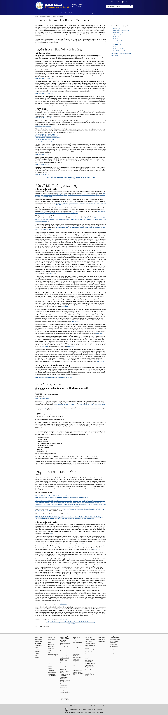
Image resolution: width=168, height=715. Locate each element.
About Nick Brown (51, 637)
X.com (36, 655)
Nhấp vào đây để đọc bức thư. (43, 126)
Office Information (51, 13)
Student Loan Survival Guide (89, 654)
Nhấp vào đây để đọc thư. (42, 154)
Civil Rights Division (64, 660)
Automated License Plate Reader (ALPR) (64, 699)
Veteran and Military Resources (64, 672)
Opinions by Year (101, 637)
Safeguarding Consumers (63, 641)
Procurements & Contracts (51, 666)
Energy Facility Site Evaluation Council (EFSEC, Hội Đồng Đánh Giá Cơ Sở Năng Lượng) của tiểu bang (79, 404)
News (43, 13)
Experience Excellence (114, 637)
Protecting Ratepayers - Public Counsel (65, 651)
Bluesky (36, 647)
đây (51, 533)
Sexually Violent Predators (63, 688)
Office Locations (51, 646)
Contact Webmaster (112, 706)
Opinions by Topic (101, 639)
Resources (77, 13)
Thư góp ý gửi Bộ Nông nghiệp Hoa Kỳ (45, 134)
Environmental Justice (77, 646)
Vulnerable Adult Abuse (78, 667)
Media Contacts (38, 637)
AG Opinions (86, 13)
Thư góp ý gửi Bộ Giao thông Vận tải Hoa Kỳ (46, 136)
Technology (50, 668)
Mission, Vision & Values (51, 640)
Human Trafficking (76, 648)
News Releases (38, 639)
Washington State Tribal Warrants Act (65, 681)
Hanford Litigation (64, 666)
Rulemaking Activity (52, 672)
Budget (49, 650)
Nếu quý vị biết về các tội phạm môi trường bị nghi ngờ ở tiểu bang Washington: (56, 496)
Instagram (37, 651)
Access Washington (102, 706)
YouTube (37, 657)
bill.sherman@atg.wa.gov (42, 398)
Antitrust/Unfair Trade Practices (65, 644)
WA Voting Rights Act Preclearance (89, 670)
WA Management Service (114, 647)
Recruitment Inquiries (114, 657)
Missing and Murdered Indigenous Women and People (78, 673)
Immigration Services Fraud (77, 664)
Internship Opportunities (113, 650)
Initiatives (70, 13)
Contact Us (50, 642)
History (49, 652)
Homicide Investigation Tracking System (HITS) (65, 692)
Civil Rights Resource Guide (89, 658)
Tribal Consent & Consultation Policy (52, 675)
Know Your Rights (88, 637)
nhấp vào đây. (96, 549)
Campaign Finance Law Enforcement (65, 675)
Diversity (112, 653)
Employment (94, 13)
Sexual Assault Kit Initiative (76, 650)
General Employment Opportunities (114, 642)
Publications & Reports (90, 651)
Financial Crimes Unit (64, 694)
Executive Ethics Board (90, 643)
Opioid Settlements (77, 657)
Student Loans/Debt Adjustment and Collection (77, 661)
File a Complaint (88, 641)
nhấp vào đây (63, 248)
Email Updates (38, 645)
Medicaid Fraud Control (65, 646)
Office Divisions (51, 644)
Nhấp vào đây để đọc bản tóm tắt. (44, 78)
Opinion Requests (101, 641)
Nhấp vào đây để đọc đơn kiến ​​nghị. (44, 118)
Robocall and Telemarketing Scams (77, 670)
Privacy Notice (51, 670)
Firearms (62, 696)
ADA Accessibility (115, 2)
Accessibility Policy (71, 706)
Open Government (76, 640)
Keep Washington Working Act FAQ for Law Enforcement (89, 667)
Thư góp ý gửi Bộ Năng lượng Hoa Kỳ (45, 139)
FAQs (49, 663)
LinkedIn (37, 653)
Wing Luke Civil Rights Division (77, 643)
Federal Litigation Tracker (76, 638)
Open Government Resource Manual (89, 661)
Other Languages (127, 2)
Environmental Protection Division (64, 663)
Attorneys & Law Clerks (115, 639)
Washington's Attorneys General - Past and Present (53, 656)
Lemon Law (62, 648)
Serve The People (62, 13)
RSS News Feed (38, 641)
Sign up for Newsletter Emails (90, 646)
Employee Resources (81, 706)
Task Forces (50, 661)
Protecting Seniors (64, 656)
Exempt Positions (113, 644)
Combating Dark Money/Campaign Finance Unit (76, 654)
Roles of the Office (52, 659)
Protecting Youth (63, 654)
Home (38, 13)
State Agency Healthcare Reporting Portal (89, 674)
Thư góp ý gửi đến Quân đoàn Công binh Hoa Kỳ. (48, 137)
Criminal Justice (63, 685)
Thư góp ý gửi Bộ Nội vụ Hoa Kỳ (43, 141)
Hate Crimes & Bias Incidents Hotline (64, 669)
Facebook (37, 649)
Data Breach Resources (90, 663)
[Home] (39, 6)
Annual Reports (51, 648)
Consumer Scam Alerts (90, 639)
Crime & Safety (63, 683)
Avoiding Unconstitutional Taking (90, 649)
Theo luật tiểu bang (40, 408)
